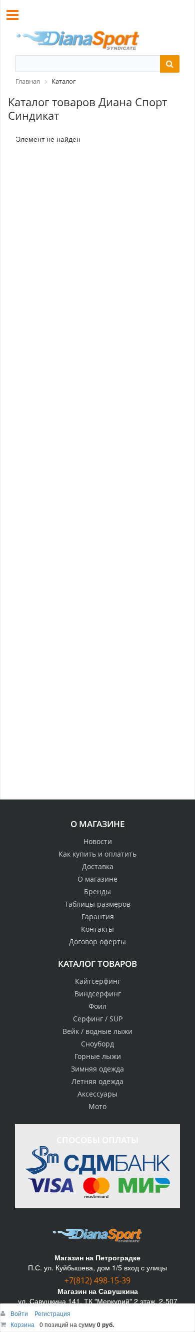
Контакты (97, 929)
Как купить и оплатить (97, 854)
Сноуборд (97, 1043)
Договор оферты (97, 941)
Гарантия (98, 916)
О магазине (98, 879)
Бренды (97, 891)
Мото (97, 1106)
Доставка (98, 866)
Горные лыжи (97, 1056)
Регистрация (52, 1313)
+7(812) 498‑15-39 (97, 1280)
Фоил (97, 1006)
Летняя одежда (98, 1081)
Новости (98, 841)
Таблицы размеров (97, 904)
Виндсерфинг (97, 993)
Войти (20, 1313)
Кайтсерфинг (97, 981)
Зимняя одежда (97, 1069)
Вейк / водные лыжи (97, 1031)
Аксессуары (98, 1094)
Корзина (22, 1324)
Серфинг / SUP (97, 1018)
